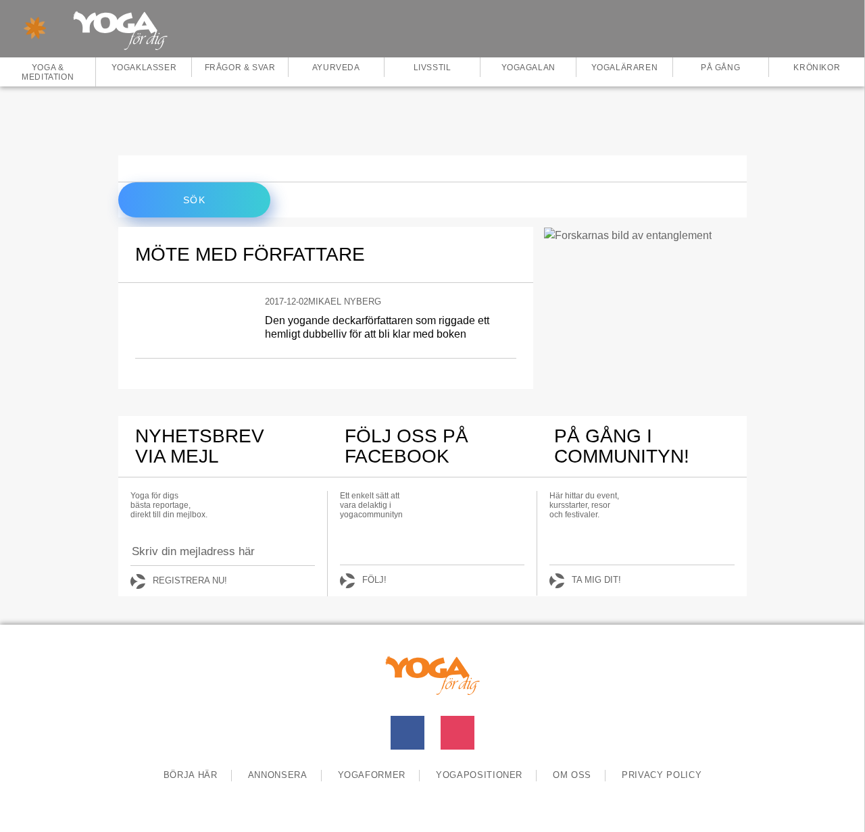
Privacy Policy (661, 775)
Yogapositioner (479, 775)
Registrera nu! (190, 580)
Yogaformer (372, 775)
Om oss (572, 775)
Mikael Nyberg (344, 301)
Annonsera (277, 775)
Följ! (374, 580)
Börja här (191, 775)
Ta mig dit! (596, 580)
